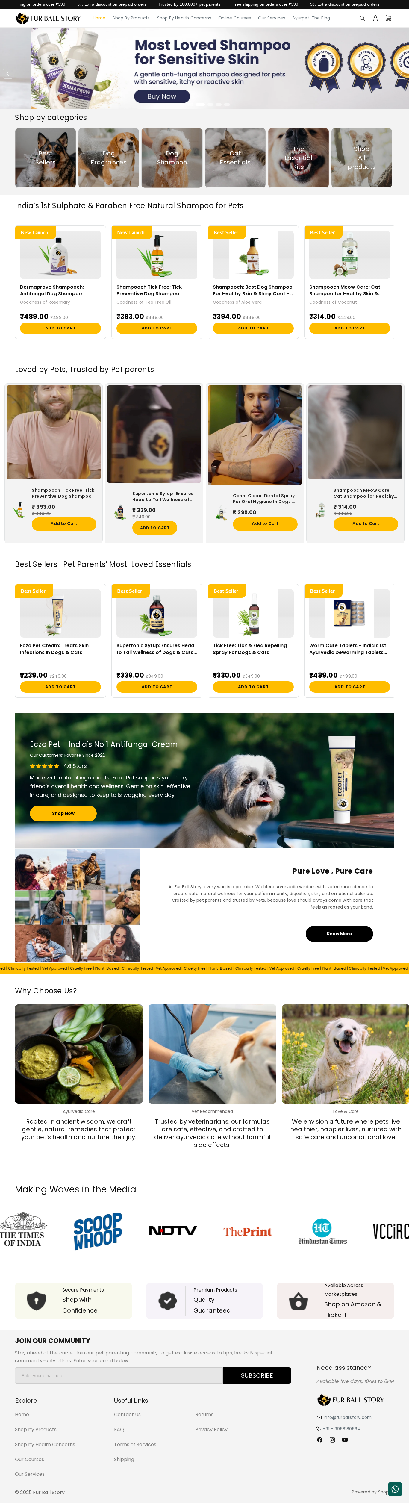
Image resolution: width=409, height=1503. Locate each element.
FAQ (119, 1429)
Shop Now (63, 813)
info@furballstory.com (348, 1417)
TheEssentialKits (298, 158)
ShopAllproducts (362, 158)
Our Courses (29, 1459)
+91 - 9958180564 (341, 1429)
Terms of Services (135, 1444)
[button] (362, 18)
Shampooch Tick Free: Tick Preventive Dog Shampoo (149, 290)
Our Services (30, 1474)
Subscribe (257, 1375)
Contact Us (127, 1414)
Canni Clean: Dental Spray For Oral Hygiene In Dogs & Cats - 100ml (264, 499)
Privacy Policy (211, 1429)
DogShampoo (172, 158)
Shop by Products (36, 1429)
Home (22, 1414)
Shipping (124, 1459)
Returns (204, 1414)
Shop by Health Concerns (45, 1444)
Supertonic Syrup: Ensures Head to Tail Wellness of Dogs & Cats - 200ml (163, 496)
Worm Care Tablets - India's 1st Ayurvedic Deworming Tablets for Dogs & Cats (347, 649)
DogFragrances (109, 158)
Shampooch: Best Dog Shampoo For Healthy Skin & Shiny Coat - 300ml (253, 290)
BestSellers (45, 158)
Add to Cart (60, 328)
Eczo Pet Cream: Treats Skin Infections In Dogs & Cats (54, 649)
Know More (339, 934)
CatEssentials (235, 158)
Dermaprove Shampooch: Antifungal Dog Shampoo (52, 290)
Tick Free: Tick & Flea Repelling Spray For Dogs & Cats (250, 649)
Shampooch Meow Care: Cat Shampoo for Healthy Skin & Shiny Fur (344, 290)
